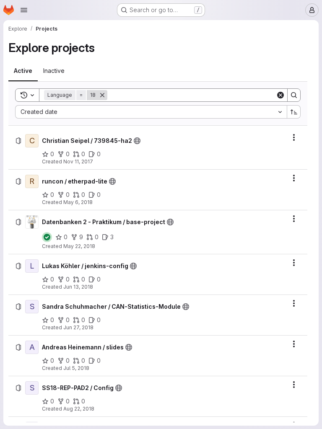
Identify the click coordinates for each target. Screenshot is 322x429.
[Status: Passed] (47, 237)
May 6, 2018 (78, 202)
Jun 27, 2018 (78, 327)
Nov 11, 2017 (78, 161)
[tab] (23, 70)
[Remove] (102, 95)
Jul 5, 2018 (76, 368)
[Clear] (280, 95)
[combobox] (151, 112)
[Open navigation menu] (24, 10)
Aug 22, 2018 (78, 409)
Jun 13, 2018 (78, 287)
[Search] (294, 95)
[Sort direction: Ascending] (294, 112)
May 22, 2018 (79, 246)
